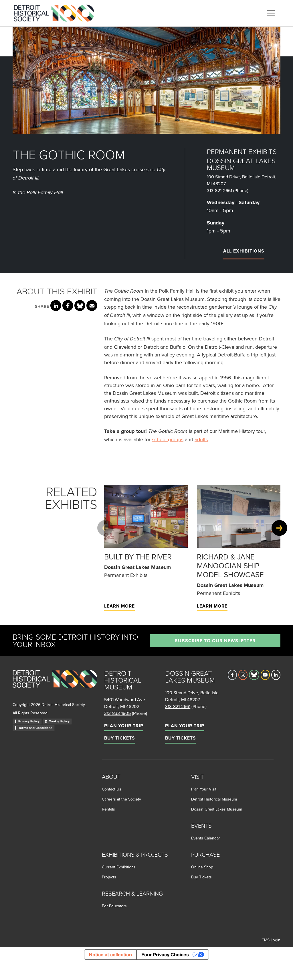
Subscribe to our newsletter (215, 640)
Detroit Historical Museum (214, 799)
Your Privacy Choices (165, 954)
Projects (109, 877)
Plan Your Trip (123, 725)
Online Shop (202, 867)
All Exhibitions (243, 251)
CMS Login (271, 940)
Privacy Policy (28, 721)
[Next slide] (279, 528)
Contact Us (111, 789)
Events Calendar (205, 838)
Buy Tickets (119, 738)
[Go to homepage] (55, 685)
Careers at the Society (121, 799)
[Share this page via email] (91, 305)
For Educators (114, 906)
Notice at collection (110, 954)
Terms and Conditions (35, 728)
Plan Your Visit (203, 789)
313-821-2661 (219, 190)
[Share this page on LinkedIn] (55, 305)
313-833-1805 (117, 713)
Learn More (119, 606)
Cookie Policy (59, 721)
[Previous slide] (105, 528)
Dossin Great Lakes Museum (216, 809)
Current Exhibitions (119, 867)
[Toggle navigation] (271, 13)
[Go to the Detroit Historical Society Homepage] (56, 12)
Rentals (108, 809)
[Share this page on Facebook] (67, 305)
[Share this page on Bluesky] (79, 305)
